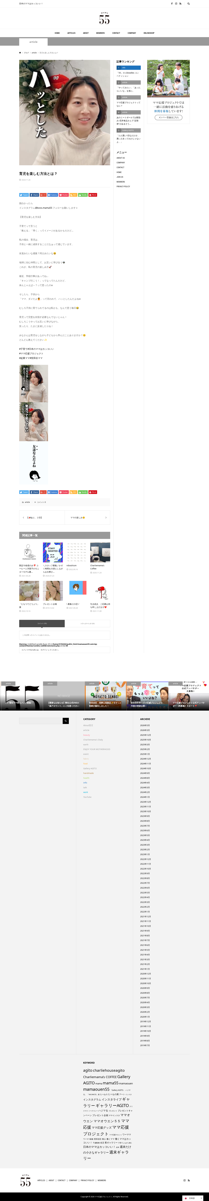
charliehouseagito (109, 1070)
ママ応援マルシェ (115, 1135)
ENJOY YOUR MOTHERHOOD (96, 749)
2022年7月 (145, 883)
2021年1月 (145, 969)
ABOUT (86, 33)
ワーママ (126, 1134)
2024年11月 (145, 763)
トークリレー (93, 1111)
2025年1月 (145, 754)
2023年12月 (145, 801)
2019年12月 (145, 1021)
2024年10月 (145, 768)
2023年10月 (145, 811)
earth (85, 744)
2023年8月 (145, 821)
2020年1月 (145, 1016)
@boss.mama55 (43, 207)
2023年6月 (145, 830)
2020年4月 (145, 1002)
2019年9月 (145, 1035)
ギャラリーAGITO (112, 1105)
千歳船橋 (96, 1143)
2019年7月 (145, 1045)
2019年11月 (145, 1026)
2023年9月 (145, 816)
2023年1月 (145, 854)
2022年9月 (145, 873)
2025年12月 (145, 735)
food (85, 763)
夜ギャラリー (111, 1142)
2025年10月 (145, 739)
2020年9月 (145, 988)
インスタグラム (92, 1099)
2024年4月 (145, 782)
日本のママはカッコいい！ (99, 1147)
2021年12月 (145, 916)
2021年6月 (145, 945)
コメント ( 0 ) (42, 623)
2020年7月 (145, 997)
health (86, 778)
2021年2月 (145, 964)
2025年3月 (145, 744)
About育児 (88, 725)
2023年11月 (145, 806)
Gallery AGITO (90, 768)
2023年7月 (145, 825)
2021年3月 (145, 959)
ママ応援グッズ (102, 1127)
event (86, 754)
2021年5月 (145, 950)
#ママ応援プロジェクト (31, 353)
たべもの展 (113, 1094)
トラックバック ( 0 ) (87, 623)
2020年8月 (145, 992)
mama (98, 1083)
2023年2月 (145, 849)
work (85, 792)
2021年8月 (145, 935)
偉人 (104, 1139)
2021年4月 (145, 954)
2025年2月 (145, 749)
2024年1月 (145, 797)
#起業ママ (24, 358)
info (85, 782)
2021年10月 (145, 926)
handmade (88, 773)
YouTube (87, 797)
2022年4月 (145, 897)
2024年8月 (145, 778)
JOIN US (120, 177)
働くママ (110, 1139)
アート (122, 1094)
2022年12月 (145, 859)
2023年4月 (145, 840)
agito (87, 1070)
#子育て (23, 348)
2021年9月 (145, 930)
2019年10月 (145, 1031)
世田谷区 (97, 1139)
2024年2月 (145, 792)
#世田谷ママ (36, 358)
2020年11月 (145, 978)
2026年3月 (145, 730)
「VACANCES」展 (93, 1094)
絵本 (117, 1147)
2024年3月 (145, 787)
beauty (86, 735)
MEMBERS (100, 33)
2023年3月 (145, 844)
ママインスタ (114, 1115)
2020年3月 (145, 1007)
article (33, 42)
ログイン (44, 650)
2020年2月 (145, 1012)
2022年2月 (145, 906)
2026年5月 (145, 725)
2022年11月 (145, 863)
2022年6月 (145, 887)
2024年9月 (145, 773)
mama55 (110, 1083)
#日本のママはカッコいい (40, 348)
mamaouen (126, 1083)
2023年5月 (145, 835)
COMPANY (132, 33)
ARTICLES (71, 33)
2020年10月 (145, 983)
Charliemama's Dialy (93, 739)
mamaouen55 (96, 1089)
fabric (86, 758)
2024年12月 (145, 758)
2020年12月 (145, 973)
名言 (102, 1142)
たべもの (103, 1094)
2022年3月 (145, 902)
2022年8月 (145, 878)
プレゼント (113, 1111)
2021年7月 (145, 940)
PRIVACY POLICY (123, 186)
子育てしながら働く (125, 1143)
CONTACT (116, 33)
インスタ (128, 1094)
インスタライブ (112, 1099)
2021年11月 (145, 921)
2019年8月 (145, 1040)
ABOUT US (121, 158)
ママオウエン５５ (107, 1121)
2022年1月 (145, 911)
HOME (57, 33)
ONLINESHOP (149, 33)
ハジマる (103, 1110)
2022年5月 (145, 892)
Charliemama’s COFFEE (100, 1077)
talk (85, 787)
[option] (21, 696)
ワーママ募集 (88, 1139)
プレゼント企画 (100, 1115)
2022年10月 (145, 868)
